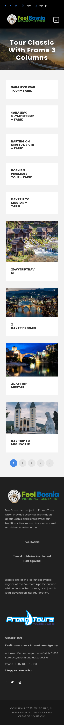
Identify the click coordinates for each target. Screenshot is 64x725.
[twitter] (10, 5)
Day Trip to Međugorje (20, 442)
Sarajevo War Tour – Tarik (23, 89)
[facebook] (5, 5)
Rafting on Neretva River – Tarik (22, 144)
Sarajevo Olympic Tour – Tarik (22, 116)
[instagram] (16, 5)
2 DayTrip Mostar (19, 385)
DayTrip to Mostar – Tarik (20, 202)
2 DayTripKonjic (23, 326)
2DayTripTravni (23, 271)
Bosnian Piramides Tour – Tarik (21, 173)
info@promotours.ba (18, 670)
